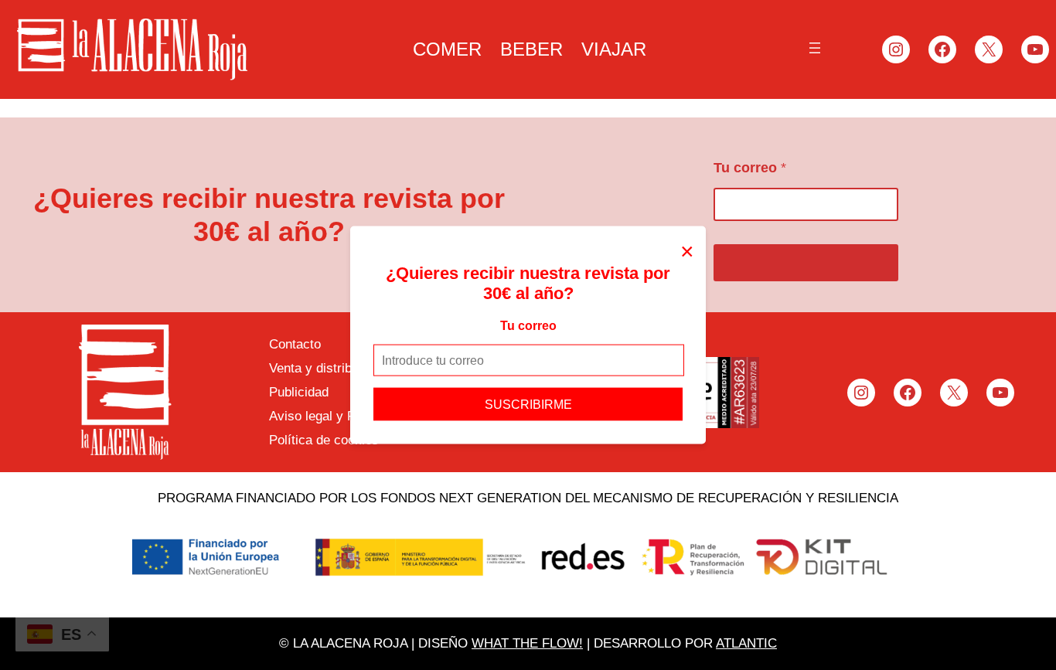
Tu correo (528, 325)
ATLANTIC (746, 643)
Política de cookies (324, 440)
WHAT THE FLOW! (527, 643)
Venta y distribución (326, 368)
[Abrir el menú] (815, 48)
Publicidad (299, 392)
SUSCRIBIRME (528, 404)
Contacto (295, 344)
